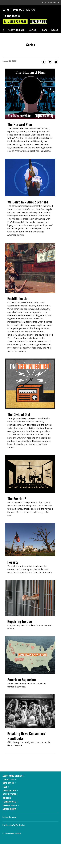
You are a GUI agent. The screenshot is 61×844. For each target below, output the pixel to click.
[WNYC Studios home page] (25, 10)
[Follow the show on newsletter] (37, 816)
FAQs (5, 786)
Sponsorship (9, 790)
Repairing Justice (19, 621)
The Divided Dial (15, 30)
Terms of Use (9, 801)
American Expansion (21, 679)
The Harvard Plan (19, 124)
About (54, 30)
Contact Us (8, 779)
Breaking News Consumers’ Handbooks (26, 736)
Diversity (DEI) (9, 794)
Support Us (39, 21)
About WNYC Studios (13, 775)
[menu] (4, 10)
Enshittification (18, 298)
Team (43, 30)
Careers (7, 797)
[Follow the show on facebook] (21, 816)
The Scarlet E (16, 498)
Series (32, 30)
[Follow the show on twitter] (29, 816)
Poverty (12, 562)
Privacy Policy (10, 805)
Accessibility (9, 808)
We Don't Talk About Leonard (27, 201)
